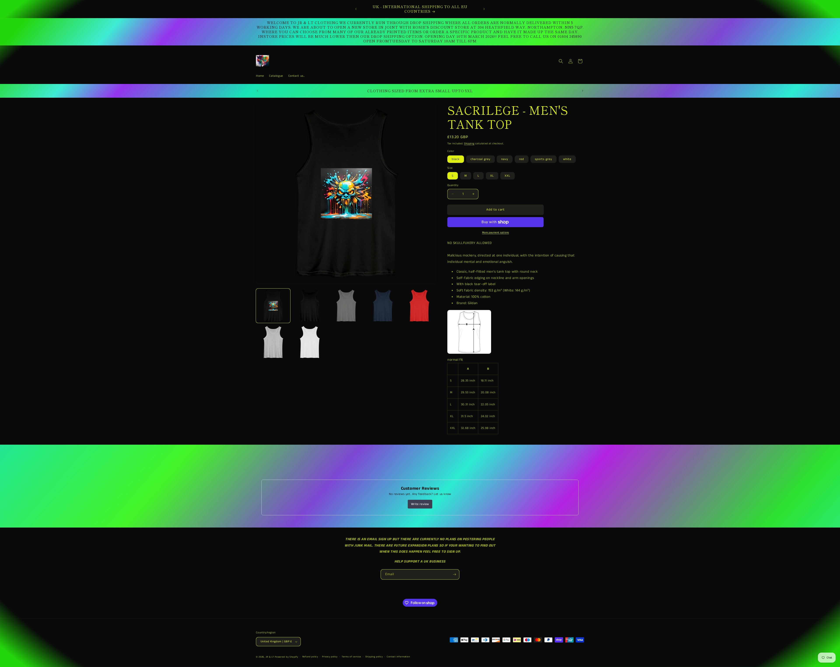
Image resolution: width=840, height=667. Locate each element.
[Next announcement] (484, 9)
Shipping (469, 143)
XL (492, 176)
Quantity (452, 185)
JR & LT (270, 657)
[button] (561, 61)
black (456, 159)
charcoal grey (480, 159)
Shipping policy (374, 656)
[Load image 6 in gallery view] (383, 306)
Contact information (398, 656)
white (567, 159)
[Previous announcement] (356, 9)
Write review (420, 504)
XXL (507, 176)
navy (504, 159)
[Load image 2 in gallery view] (309, 306)
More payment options (495, 232)
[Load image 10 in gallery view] (273, 342)
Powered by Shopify (286, 657)
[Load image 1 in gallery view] (273, 306)
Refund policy (310, 656)
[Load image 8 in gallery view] (419, 306)
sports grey (543, 159)
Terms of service (351, 656)
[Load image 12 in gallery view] (309, 342)
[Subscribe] (454, 574)
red (521, 159)
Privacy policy (330, 656)
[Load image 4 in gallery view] (346, 306)
